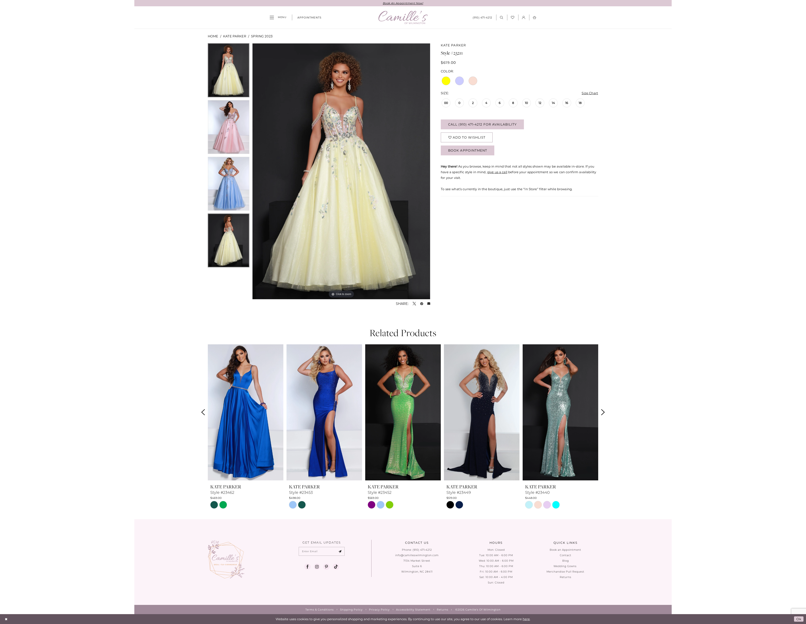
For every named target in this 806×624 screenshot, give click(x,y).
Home (213, 36)
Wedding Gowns (565, 566)
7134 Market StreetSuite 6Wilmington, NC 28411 (417, 566)
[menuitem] (278, 17)
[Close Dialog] (6, 619)
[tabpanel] (228, 71)
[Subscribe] (340, 551)
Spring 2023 (261, 36)
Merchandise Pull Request (565, 571)
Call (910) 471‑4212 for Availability (482, 124)
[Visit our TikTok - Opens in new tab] (336, 567)
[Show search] (501, 17)
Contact (565, 555)
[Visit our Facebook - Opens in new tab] (307, 567)
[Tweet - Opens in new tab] (414, 303)
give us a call (497, 172)
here (526, 619)
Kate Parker (234, 36)
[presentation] (245, 412)
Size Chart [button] (590, 93)
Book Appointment (467, 150)
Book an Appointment (565, 549)
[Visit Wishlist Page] (512, 17)
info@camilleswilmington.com (417, 555)
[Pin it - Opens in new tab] (421, 303)
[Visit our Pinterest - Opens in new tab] (326, 567)
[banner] (403, 17)
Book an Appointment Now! (403, 3)
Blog (565, 560)
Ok (798, 619)
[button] (278, 17)
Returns (565, 577)
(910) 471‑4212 (422, 549)
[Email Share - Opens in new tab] (428, 303)
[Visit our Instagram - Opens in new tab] (317, 567)
